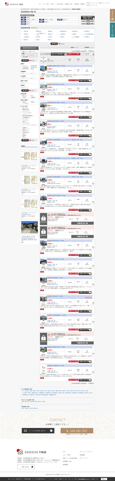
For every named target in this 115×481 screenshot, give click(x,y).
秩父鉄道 (49, 89)
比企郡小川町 (61, 392)
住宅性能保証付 (27, 117)
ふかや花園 (76, 37)
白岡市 (28, 392)
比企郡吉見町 (74, 392)
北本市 (71, 390)
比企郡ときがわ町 (88, 392)
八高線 (48, 107)
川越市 (30, 390)
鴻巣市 (57, 390)
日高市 (86, 390)
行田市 (86, 31)
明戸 (38, 37)
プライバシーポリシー (86, 452)
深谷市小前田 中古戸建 (58, 84)
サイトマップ (84, 458)
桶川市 (64, 390)
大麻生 (26, 37)
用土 (52, 107)
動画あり (33, 102)
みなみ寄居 (32, 401)
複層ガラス (26, 130)
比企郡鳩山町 (81, 392)
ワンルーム (25, 65)
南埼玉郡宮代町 (45, 394)
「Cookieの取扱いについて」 (83, 479)
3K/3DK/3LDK (34, 67)
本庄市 (45, 390)
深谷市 (51, 90)
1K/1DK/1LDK (34, 65)
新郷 (50, 31)
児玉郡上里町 (38, 394)
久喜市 (67, 390)
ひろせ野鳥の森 (89, 34)
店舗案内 (82, 4)
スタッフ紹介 (45, 4)
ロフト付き (26, 118)
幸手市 (78, 390)
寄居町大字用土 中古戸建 (59, 102)
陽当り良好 (26, 108)
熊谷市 (34, 390)
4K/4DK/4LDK (26, 68)
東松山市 (49, 390)
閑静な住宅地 (26, 109)
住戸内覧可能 (26, 132)
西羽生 (38, 31)
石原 (74, 34)
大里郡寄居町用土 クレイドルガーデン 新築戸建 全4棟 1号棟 (68, 176)
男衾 (36, 401)
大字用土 (56, 109)
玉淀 (41, 401)
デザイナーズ (26, 111)
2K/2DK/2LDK (26, 67)
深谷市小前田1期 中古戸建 (59, 195)
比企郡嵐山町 (55, 392)
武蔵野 (53, 127)
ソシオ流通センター (40, 34)
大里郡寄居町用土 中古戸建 (59, 315)
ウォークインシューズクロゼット (29, 125)
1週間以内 (33, 97)
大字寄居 (56, 72)
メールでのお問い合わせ (37, 431)
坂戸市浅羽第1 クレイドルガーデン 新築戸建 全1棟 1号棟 (35, 212)
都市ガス (25, 121)
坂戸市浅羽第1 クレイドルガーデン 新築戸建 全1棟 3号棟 (35, 165)
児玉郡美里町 (25, 394)
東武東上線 (49, 71)
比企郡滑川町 (48, 392)
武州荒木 (63, 31)
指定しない (25, 51)
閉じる (104, 479)
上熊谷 (62, 34)
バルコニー (26, 120)
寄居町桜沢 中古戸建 (58, 277)
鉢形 (39, 401)
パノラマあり (25, 103)
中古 (34, 51)
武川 (50, 37)
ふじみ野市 (24, 392)
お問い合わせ (25, 467)
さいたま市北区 (25, 390)
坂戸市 (74, 390)
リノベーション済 (27, 112)
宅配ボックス (26, 129)
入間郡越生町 (42, 392)
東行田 (74, 31)
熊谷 (50, 34)
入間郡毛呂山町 (34, 392)
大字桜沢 (56, 284)
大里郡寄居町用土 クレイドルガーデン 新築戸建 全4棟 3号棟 (68, 139)
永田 (62, 37)
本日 (32, 95)
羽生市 (53, 390)
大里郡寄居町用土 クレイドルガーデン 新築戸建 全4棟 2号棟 (68, 158)
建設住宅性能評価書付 (28, 115)
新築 (30, 51)
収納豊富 (25, 127)
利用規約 (82, 455)
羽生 (26, 31)
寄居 (38, 39)
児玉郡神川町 (31, 394)
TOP (40, 4)
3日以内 (24, 97)
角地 (24, 136)
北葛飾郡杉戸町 (52, 394)
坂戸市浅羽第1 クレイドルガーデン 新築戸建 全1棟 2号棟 (35, 189)
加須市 (41, 390)
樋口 (50, 39)
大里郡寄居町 (52, 72)
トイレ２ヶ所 (26, 123)
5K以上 (32, 68)
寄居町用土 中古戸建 (58, 296)
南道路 (25, 135)
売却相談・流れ (69, 4)
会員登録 (76, 4)
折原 (23, 401)
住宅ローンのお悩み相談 (57, 4)
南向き (25, 133)
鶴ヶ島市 (83, 390)
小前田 (86, 37)
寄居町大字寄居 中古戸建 (59, 65)
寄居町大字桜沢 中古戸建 (59, 347)
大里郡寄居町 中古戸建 (58, 365)
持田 (26, 34)
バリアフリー (26, 114)
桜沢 (26, 39)
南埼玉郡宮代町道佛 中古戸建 (28, 236)
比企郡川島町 (68, 392)
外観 (42, 57)
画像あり (24, 102)
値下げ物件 (25, 56)
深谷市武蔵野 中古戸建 (58, 121)
